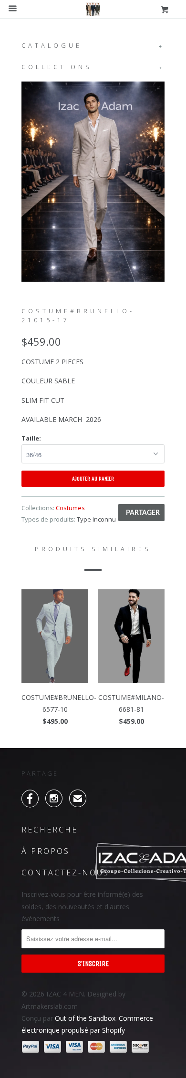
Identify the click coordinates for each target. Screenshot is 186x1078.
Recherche (49, 829)
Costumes (70, 507)
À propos (45, 851)
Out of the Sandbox (85, 1018)
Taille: (31, 438)
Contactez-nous (65, 872)
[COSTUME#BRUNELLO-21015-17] (93, 182)
